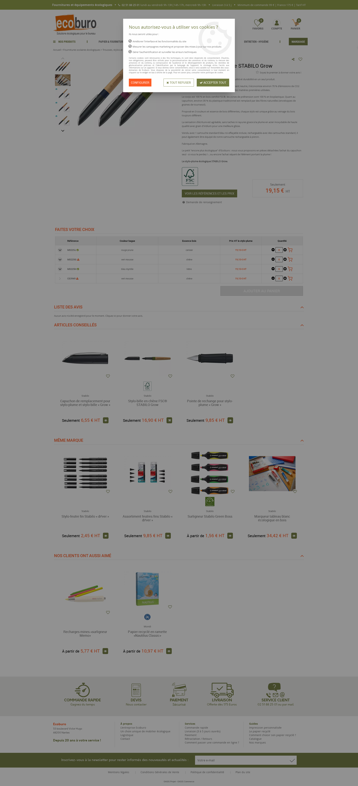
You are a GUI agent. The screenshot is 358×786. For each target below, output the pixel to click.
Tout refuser (180, 83)
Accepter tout (214, 83)
